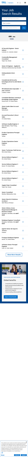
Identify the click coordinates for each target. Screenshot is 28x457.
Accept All (24, 455)
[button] (11, 36)
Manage (2, 455)
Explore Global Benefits (10, 296)
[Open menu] (25, 2)
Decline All (17, 455)
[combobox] (13, 19)
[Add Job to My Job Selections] (23, 50)
